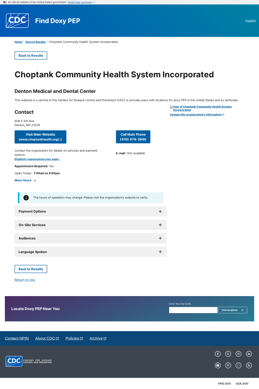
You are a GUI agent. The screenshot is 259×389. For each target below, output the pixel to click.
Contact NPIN (17, 338)
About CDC (45, 338)
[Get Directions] (207, 108)
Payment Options (32, 211)
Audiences (27, 238)
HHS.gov (224, 383)
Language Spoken (33, 252)
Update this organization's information (195, 114)
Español (251, 20)
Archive (96, 338)
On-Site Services (32, 225)
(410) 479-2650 (133, 136)
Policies (72, 338)
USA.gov (242, 383)
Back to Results (31, 55)
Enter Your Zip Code (180, 304)
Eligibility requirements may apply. (37, 159)
